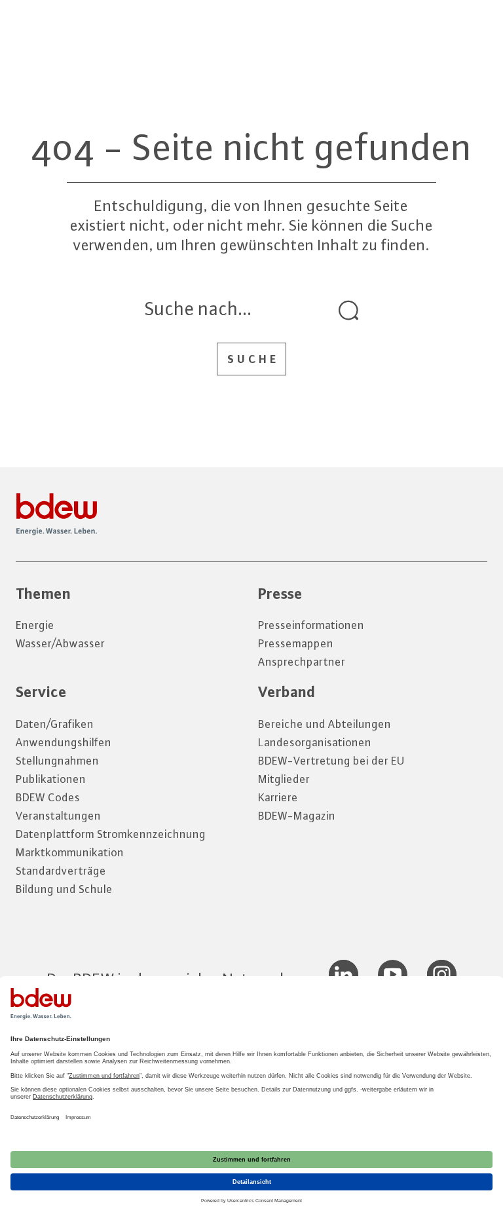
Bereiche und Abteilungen (324, 723)
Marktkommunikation (70, 852)
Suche (253, 359)
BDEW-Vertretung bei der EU (331, 760)
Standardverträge (61, 870)
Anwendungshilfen (63, 742)
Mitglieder (284, 779)
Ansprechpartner (301, 661)
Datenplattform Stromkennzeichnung (111, 834)
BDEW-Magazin (296, 815)
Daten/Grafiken (55, 723)
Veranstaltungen (58, 815)
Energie (35, 625)
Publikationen (51, 779)
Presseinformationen (311, 625)
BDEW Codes (48, 797)
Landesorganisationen (314, 742)
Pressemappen (295, 643)
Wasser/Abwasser (60, 643)
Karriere (278, 797)
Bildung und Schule (64, 889)
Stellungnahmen (57, 760)
